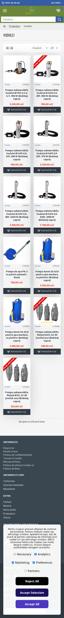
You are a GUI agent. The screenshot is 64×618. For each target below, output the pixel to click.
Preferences (44, 562)
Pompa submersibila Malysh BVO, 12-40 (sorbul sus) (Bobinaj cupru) (16, 397)
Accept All (32, 604)
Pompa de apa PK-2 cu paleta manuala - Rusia (17, 274)
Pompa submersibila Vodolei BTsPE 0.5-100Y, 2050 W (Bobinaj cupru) (47, 215)
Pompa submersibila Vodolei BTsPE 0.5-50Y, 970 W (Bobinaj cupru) (47, 155)
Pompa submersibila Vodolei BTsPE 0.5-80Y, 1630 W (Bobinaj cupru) (16, 215)
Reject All (32, 581)
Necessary (24, 554)
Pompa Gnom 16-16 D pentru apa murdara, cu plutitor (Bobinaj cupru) (17, 336)
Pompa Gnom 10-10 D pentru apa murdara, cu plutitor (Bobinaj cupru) (47, 276)
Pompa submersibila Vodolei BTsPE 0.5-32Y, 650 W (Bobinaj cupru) (16, 155)
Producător (14, 26)
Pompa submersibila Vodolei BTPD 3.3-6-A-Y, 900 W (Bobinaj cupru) (16, 95)
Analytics (44, 554)
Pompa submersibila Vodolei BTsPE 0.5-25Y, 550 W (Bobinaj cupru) (47, 95)
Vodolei (7, 84)
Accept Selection (32, 593)
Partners (34, 571)
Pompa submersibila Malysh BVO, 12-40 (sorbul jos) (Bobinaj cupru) (47, 336)
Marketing (22, 562)
